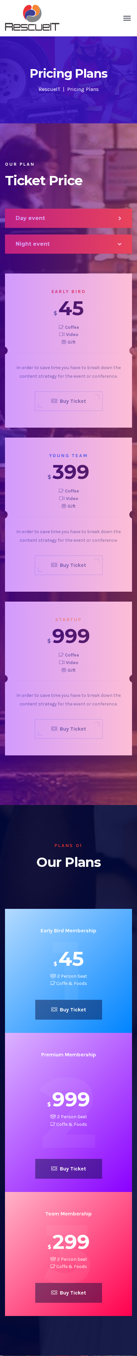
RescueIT (49, 89)
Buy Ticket (73, 1009)
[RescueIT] (32, 18)
